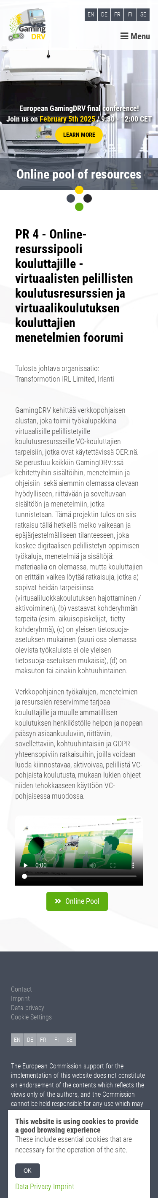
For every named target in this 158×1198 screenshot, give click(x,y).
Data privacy (27, 1008)
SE (143, 14)
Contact (21, 989)
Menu (139, 36)
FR (117, 14)
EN (91, 14)
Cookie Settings (31, 1017)
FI (130, 14)
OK (28, 1171)
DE (104, 14)
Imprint (20, 999)
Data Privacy (33, 1186)
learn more (79, 134)
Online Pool (82, 901)
